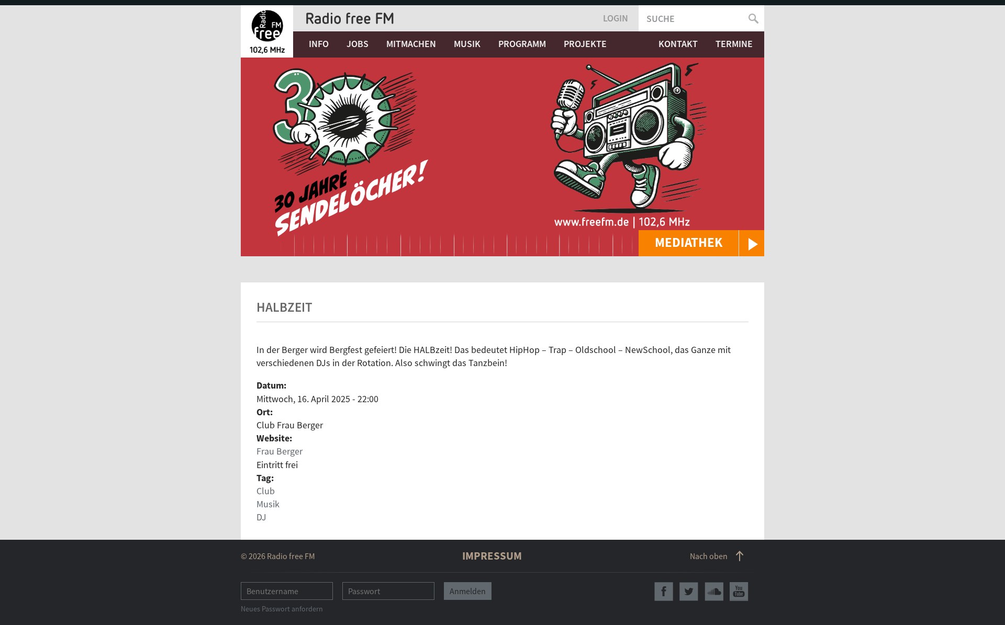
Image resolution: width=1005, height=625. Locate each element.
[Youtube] (739, 591)
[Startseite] (267, 31)
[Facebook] (663, 591)
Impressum (492, 556)
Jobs (357, 44)
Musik (467, 44)
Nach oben (709, 556)
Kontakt (678, 44)
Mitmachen (411, 44)
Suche (660, 19)
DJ (261, 517)
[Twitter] (688, 591)
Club (265, 491)
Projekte (585, 44)
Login (615, 18)
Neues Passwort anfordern (282, 608)
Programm (522, 44)
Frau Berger (279, 451)
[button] (701, 243)
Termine (734, 44)
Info (319, 44)
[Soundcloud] (714, 591)
